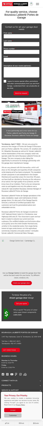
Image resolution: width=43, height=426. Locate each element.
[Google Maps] (24, 375)
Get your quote (21, 304)
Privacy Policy (20, 405)
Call (7, 423)
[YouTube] (11, 375)
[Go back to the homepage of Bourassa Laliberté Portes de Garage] (15, 4)
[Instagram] (20, 375)
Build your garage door (21, 283)
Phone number (9, 49)
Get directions (9, 350)
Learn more (17, 315)
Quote (37, 423)
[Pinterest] (7, 375)
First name (8, 33)
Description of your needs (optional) (17, 66)
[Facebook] (3, 375)
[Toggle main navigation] (37, 4)
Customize (13, 415)
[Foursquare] (16, 375)
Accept (12, 410)
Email (22, 423)
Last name (8, 41)
